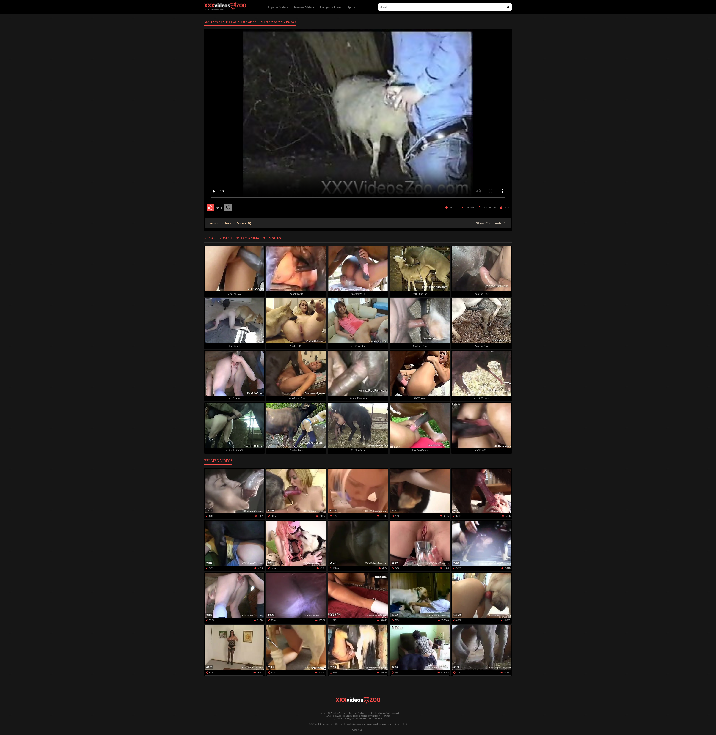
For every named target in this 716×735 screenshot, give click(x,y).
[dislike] (228, 207)
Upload (352, 7)
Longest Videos (330, 7)
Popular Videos (278, 7)
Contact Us (357, 729)
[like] (210, 207)
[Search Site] (508, 7)
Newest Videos (304, 7)
